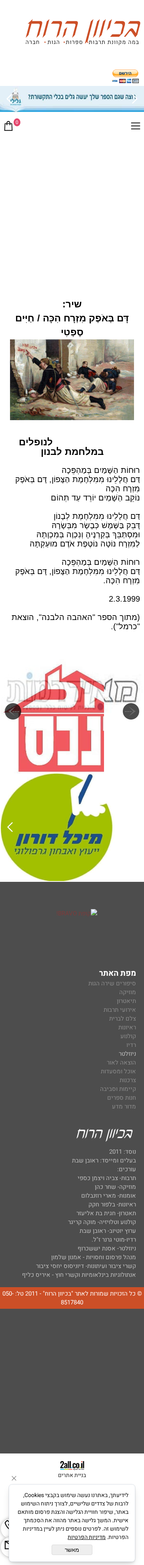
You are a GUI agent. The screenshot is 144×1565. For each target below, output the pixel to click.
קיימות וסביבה (118, 1089)
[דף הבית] (83, 33)
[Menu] (136, 127)
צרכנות (128, 1080)
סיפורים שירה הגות (112, 983)
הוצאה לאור (121, 1062)
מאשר (72, 1550)
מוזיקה (127, 992)
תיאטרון (126, 1001)
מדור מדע (124, 1106)
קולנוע (127, 1036)
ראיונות (127, 1027)
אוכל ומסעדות (118, 1071)
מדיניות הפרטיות (87, 1537)
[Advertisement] (72, 213)
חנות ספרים (121, 1097)
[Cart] (8, 127)
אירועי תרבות (120, 1009)
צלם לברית (122, 1018)
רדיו (131, 1045)
